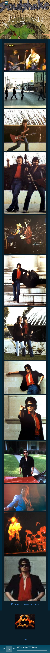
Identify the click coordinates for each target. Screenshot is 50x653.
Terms (25, 639)
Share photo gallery (26, 604)
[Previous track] (4, 649)
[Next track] (14, 649)
